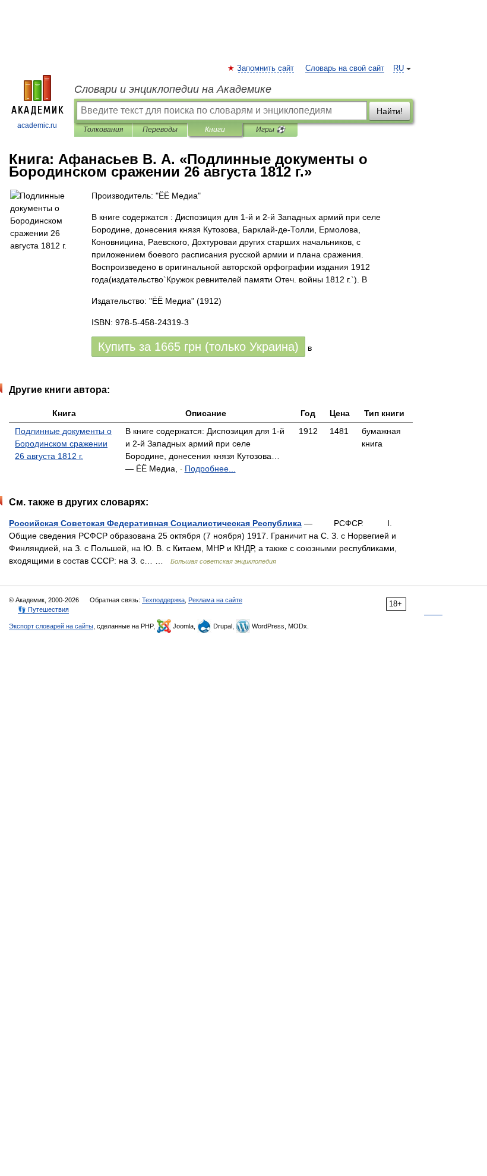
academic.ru (37, 125)
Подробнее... (210, 468)
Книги (215, 129)
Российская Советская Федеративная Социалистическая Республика (155, 523)
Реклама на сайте (215, 599)
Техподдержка (163, 599)
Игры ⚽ (270, 129)
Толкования (103, 129)
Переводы (160, 129)
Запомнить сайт (266, 68)
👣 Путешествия (43, 609)
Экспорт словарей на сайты (51, 626)
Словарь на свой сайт (344, 68)
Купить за (198, 346)
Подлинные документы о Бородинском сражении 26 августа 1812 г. (63, 443)
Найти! (390, 111)
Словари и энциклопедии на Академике (172, 89)
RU (398, 68)
